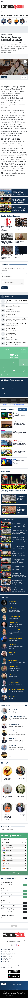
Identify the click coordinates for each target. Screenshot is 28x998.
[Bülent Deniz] (4, 602)
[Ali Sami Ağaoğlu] (4, 754)
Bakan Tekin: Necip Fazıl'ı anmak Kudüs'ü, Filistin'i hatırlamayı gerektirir (6, 256)
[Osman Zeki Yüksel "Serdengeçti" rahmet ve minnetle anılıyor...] (7, 236)
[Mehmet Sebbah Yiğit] (4, 617)
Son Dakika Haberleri (8, 959)
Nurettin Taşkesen (14, 682)
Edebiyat (10, 34)
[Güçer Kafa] (4, 653)
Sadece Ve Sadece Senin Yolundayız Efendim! (16, 610)
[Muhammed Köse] (4, 668)
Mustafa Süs (12, 644)
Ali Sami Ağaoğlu (14, 753)
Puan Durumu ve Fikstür (9, 956)
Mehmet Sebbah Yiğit (15, 616)
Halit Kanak (12, 745)
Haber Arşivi (6, 961)
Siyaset (16, 15)
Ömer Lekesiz (12, 738)
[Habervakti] (12, 6)
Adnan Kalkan (13, 660)
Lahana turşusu (13, 676)
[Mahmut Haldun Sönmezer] (4, 718)
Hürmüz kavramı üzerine (16, 691)
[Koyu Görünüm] (4, 11)
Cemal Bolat (12, 696)
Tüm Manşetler (7, 958)
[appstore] (14, 971)
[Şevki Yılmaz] (4, 610)
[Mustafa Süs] (4, 646)
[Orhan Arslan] (4, 710)
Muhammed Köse (13, 666)
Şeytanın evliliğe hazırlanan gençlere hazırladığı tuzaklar (17, 733)
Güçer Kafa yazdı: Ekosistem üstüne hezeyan (19, 256)
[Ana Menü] (1, 11)
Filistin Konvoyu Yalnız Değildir (17, 662)
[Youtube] (18, 945)
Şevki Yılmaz (12, 608)
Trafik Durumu (6, 954)
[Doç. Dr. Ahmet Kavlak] (4, 639)
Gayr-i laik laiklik (13, 640)
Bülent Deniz (13, 601)
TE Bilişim (17, 989)
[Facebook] (10, 945)
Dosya (3, 15)
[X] (12, 945)
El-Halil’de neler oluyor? (15, 684)
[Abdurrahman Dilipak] (4, 631)
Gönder (4, 288)
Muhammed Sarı (13, 622)
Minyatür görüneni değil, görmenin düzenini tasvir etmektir (16, 741)
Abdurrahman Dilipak (15, 630)
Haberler (3, 34)
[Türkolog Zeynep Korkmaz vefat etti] (14, 67)
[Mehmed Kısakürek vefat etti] (21, 236)
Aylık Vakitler (5, 375)
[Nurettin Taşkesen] (4, 683)
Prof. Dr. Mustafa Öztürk (16, 689)
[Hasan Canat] (4, 675)
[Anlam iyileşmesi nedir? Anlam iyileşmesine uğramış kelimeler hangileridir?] (7, 222)
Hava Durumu (6, 951)
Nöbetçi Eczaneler (8, 949)
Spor (10, 967)
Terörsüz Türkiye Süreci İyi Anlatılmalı (16, 647)
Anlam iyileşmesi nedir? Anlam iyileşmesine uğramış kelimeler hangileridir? (7, 228)
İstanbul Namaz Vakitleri (9, 953)
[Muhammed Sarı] (4, 624)
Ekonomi (4, 967)
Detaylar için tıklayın (14, 873)
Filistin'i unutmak (13, 618)
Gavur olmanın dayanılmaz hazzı (16, 755)
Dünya (22, 15)
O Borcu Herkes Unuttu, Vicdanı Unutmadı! (15, 625)
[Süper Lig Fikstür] (26, 878)
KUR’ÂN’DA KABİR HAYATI (16, 726)
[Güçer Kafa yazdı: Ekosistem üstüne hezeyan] (21, 250)
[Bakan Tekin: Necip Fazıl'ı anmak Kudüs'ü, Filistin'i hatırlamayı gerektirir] (7, 250)
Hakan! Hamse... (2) (14, 603)
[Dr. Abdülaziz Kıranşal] (4, 732)
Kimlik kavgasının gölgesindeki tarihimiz (18, 719)
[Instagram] (15, 945)
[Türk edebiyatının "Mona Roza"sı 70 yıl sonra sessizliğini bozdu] (21, 222)
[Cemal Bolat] (4, 697)
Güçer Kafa (12, 652)
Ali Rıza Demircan (14, 724)
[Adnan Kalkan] (4, 661)
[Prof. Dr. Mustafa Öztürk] (4, 690)
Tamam (19, 996)
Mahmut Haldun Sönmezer (17, 716)
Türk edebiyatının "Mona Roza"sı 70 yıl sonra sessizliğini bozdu (21, 228)
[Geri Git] (2, 1)
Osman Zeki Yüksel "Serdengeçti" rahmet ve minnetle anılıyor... (7, 242)
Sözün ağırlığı (12, 712)
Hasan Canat (12, 674)
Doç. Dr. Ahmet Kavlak (15, 638)
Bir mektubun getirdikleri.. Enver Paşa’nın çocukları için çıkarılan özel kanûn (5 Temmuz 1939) (18, 748)
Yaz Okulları (12, 698)
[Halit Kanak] (4, 747)
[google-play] (14, 976)
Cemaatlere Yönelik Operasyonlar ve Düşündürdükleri (14, 669)
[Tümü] (26, 597)
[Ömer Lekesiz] (4, 740)
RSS (4, 983)
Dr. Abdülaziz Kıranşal (16, 731)
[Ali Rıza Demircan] (4, 725)
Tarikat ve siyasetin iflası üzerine (15, 632)
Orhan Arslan (13, 710)
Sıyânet (11, 654)
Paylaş (4, 77)
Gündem (9, 15)
